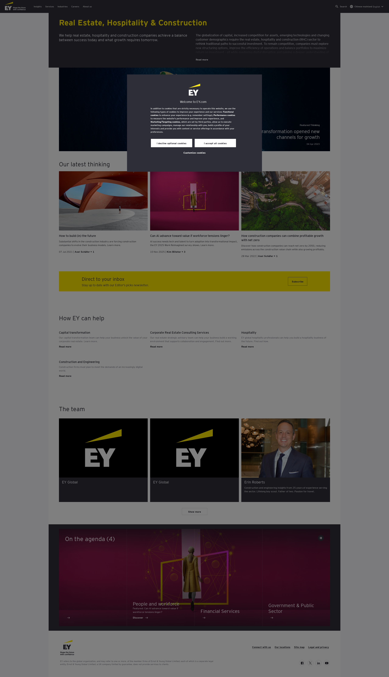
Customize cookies (194, 152)
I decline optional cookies (171, 143)
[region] (194, 123)
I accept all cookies (215, 143)
